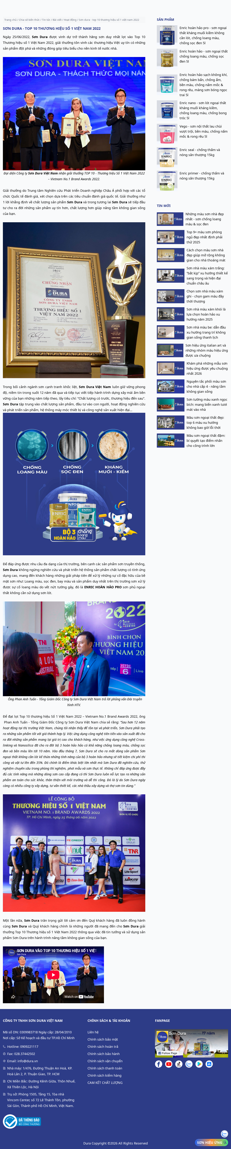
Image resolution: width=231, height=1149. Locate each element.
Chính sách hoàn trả (103, 1046)
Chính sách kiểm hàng (104, 1075)
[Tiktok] (178, 1064)
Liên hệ (93, 1032)
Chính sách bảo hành (104, 1054)
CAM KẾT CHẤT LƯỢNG (105, 1082)
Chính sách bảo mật (103, 1039)
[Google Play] (199, 1064)
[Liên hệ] (189, 1064)
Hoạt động (70, 19)
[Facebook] (158, 1064)
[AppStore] (209, 1064)
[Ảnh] (22, 1121)
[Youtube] (168, 1064)
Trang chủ (10, 19)
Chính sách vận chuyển (105, 1061)
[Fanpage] (191, 1043)
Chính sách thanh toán (105, 1068)
